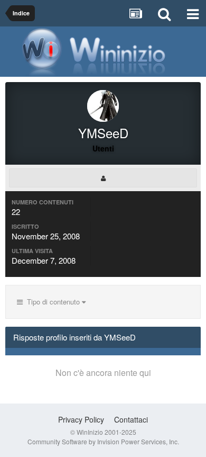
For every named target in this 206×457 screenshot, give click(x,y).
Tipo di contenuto (52, 302)
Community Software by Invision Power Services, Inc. (103, 441)
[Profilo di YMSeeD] (103, 177)
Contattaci (131, 419)
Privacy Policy (81, 419)
